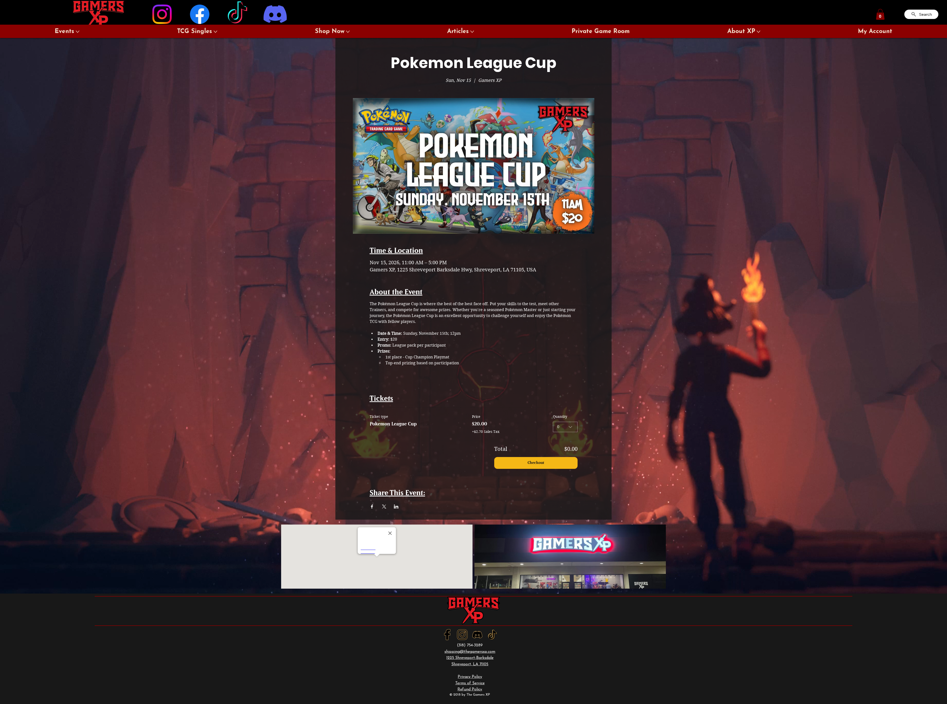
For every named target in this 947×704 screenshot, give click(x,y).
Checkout (536, 463)
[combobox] (565, 427)
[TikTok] (237, 14)
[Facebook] (200, 14)
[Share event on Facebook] (372, 507)
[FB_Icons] (447, 634)
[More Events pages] (77, 32)
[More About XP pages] (758, 32)
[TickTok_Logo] (492, 634)
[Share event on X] (384, 507)
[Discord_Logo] (477, 634)
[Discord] (275, 14)
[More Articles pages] (472, 32)
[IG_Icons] (462, 634)
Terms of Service (470, 683)
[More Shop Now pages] (348, 32)
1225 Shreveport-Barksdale (469, 658)
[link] (880, 14)
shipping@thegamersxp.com (469, 652)
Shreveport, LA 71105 (469, 664)
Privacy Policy (470, 677)
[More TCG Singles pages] (215, 32)
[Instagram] (162, 14)
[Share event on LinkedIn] (396, 507)
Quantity (560, 416)
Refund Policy (469, 689)
